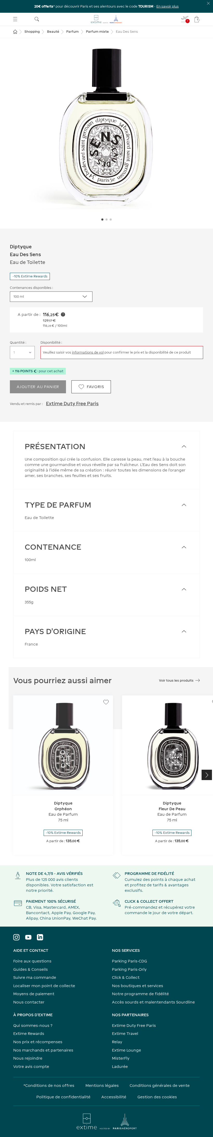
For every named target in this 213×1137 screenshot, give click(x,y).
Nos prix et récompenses (37, 1042)
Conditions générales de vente (160, 1085)
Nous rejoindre (27, 1058)
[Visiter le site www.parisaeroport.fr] (106, 1121)
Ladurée (120, 1066)
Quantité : (18, 342)
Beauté (53, 32)
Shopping (32, 32)
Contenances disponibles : (31, 288)
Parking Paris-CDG (129, 961)
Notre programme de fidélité (140, 994)
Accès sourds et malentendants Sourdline (153, 1002)
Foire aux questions (32, 961)
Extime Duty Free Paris (72, 403)
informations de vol (88, 352)
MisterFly (120, 1058)
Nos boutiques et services (137, 985)
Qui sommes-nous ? (32, 1025)
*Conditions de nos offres (48, 1085)
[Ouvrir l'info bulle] (63, 314)
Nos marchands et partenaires (43, 1050)
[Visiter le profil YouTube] (28, 937)
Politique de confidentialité (63, 1097)
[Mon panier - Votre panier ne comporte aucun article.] (197, 19)
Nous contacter (28, 1002)
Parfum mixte (97, 32)
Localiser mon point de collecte (44, 985)
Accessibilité (113, 1097)
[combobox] (51, 296)
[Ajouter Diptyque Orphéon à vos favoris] (106, 702)
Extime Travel (125, 1033)
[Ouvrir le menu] (15, 19)
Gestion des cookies (157, 1097)
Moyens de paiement (33, 994)
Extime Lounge (126, 1050)
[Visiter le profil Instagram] (16, 937)
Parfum (72, 32)
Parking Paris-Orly (129, 969)
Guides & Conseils (30, 969)
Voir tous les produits (176, 680)
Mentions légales (102, 1085)
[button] (106, 127)
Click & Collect (125, 977)
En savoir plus (167, 6)
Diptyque (21, 246)
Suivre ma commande (34, 977)
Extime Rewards (28, 1033)
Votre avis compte (31, 1066)
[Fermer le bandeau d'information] (208, 3)
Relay (117, 1042)
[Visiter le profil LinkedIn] (40, 937)
